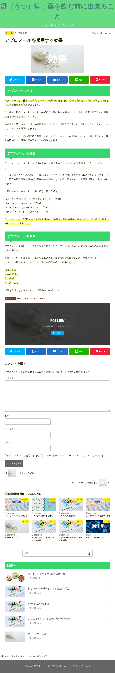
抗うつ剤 (9, 33)
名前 (8, 416)
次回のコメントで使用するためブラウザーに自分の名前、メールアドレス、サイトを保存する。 (56, 455)
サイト (8, 442)
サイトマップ (68, 25)
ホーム (44, 25)
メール (9, 429)
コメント (10, 378)
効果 (43, 299)
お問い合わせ (55, 25)
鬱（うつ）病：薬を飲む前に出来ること (55, 666)
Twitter (59, 333)
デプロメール (32, 299)
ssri (20, 299)
